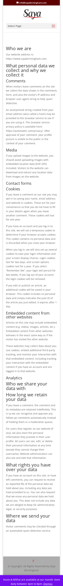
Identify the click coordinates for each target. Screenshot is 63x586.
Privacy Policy (35, 551)
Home (19, 551)
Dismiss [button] (47, 583)
